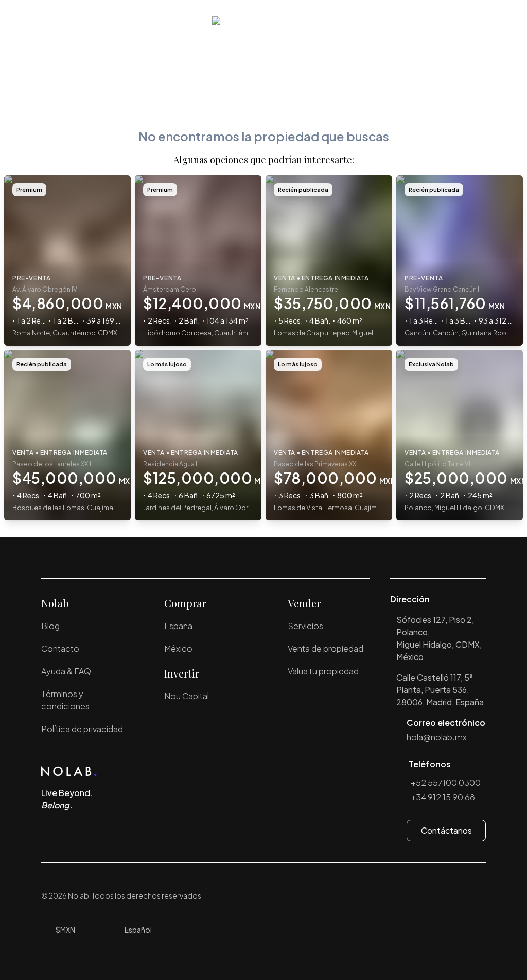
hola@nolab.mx (437, 737)
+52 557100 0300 (446, 782)
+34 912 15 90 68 (443, 796)
